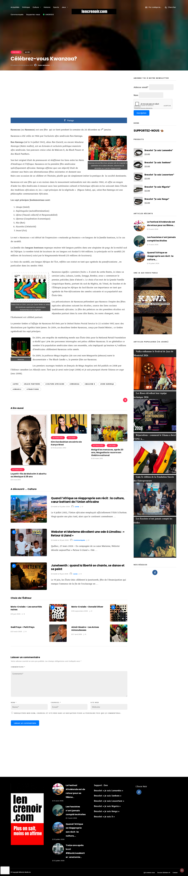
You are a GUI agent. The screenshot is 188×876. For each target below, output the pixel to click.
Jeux (64, 7)
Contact (175, 872)
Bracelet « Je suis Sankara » (107, 795)
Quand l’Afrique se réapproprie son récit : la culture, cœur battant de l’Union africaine (87, 500)
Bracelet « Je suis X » (104, 816)
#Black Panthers (32, 384)
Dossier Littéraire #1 (163, 872)
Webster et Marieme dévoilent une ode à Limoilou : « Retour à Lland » (87, 533)
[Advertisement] (69, 96)
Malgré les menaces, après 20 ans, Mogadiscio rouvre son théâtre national (107, 452)
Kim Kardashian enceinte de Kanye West (66, 443)
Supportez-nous (33, 14)
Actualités (15, 7)
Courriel (56, 702)
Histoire (47, 7)
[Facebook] (154, 572)
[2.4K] (29, 521)
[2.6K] (29, 589)
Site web (95, 702)
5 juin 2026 (16, 614)
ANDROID (49, 14)
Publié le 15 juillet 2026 (61, 507)
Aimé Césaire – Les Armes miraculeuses (85, 628)
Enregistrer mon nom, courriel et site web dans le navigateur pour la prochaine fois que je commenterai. (67, 713)
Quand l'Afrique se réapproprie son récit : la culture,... (160, 256)
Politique (26, 7)
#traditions (33, 389)
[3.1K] (29, 555)
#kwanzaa (74, 384)
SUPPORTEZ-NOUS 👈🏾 (149, 131)
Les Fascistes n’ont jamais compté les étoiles (76, 810)
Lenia (77, 507)
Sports (56, 7)
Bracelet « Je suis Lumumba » (108, 790)
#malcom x (90, 384)
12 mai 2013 (16, 480)
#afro (16, 384)
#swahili (17, 389)
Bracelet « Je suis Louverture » (109, 800)
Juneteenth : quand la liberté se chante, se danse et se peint (87, 567)
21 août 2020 (17, 632)
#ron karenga (107, 384)
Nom (13, 702)
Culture (36, 7)
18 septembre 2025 (80, 611)
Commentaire (18, 667)
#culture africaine (55, 384)
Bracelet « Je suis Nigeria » (107, 806)
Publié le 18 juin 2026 (60, 574)
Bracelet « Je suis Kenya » (106, 811)
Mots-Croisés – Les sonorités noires (26, 608)
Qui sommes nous (149, 872)
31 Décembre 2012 (59, 448)
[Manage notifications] (182, 870)
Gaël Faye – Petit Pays (22, 627)
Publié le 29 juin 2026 (60, 540)
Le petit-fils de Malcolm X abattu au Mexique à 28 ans (28, 475)
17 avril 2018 (77, 634)
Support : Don (101, 785)
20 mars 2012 (97, 458)
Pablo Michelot (44, 65)
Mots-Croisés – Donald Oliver (87, 606)
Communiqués (17, 14)
